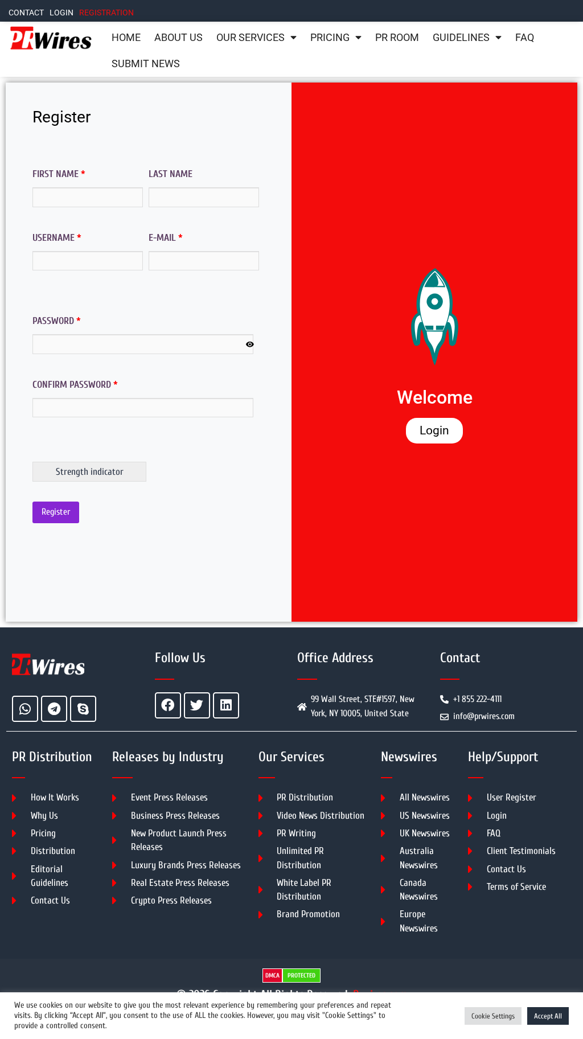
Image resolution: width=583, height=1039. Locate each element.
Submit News (146, 63)
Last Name (170, 174)
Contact (26, 13)
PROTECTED (301, 975)
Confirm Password (75, 384)
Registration (106, 13)
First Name (58, 174)
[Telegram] (54, 709)
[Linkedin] (226, 705)
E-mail (166, 237)
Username (56, 237)
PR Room (397, 37)
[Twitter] (197, 705)
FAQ (524, 37)
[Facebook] (168, 705)
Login (61, 13)
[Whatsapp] (25, 709)
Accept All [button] (548, 1016)
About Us (178, 37)
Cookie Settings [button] (493, 1016)
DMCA (272, 975)
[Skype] (83, 709)
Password (56, 320)
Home (126, 37)
